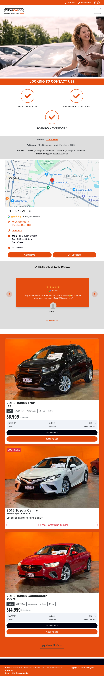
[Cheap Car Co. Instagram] (99, 2)
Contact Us (29, 255)
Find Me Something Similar (52, 524)
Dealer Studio (22, 673)
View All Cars (54, 645)
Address (72, 2)
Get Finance (52, 439)
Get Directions (74, 255)
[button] (97, 11)
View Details (52, 433)
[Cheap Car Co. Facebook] (95, 2)
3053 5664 (86, 2)
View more (53, 301)
